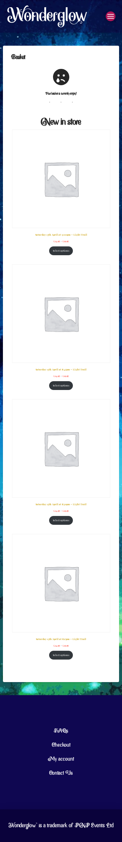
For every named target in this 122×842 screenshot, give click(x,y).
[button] (110, 16)
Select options (61, 250)
